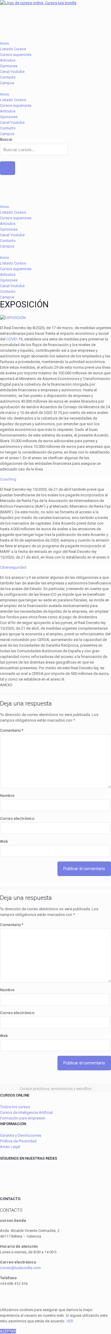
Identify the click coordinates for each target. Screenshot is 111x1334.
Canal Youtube (12, 71)
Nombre (7, 795)
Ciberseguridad (13, 567)
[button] (55, 88)
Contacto (8, 77)
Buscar (6, 139)
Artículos (7, 60)
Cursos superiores (15, 54)
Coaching (8, 479)
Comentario (11, 730)
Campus (7, 83)
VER (69, 1321)
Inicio (4, 43)
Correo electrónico (17, 818)
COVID (11, 339)
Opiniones (8, 66)
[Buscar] (7, 168)
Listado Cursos (13, 49)
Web (4, 841)
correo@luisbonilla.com (20, 1268)
